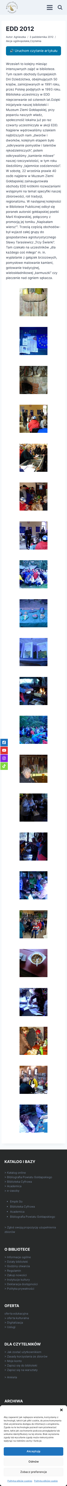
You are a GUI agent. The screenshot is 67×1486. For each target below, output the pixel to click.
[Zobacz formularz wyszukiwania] (60, 7)
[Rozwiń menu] (50, 7)
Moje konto (14, 1361)
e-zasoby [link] (13, 1190)
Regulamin (14, 1270)
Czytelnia (35, 41)
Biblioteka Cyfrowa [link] (19, 1181)
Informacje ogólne (19, 1257)
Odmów (33, 1461)
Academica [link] (14, 1186)
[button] (61, 1410)
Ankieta (12, 1377)
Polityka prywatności (20, 1288)
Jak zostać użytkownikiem (24, 1352)
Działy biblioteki (17, 1261)
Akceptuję (33, 1451)
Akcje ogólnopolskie (17, 41)
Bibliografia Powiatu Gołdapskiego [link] (29, 1177)
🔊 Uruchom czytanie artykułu (33, 51)
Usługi (11, 1327)
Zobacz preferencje (33, 1472)
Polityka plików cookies (19, 1480)
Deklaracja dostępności (22, 1284)
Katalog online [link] (16, 1172)
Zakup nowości (17, 1275)
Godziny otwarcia (18, 1266)
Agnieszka (20, 36)
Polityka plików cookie (46, 1480)
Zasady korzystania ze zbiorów (27, 1356)
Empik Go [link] (16, 1201)
